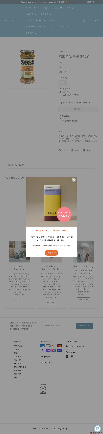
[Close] (74, 180)
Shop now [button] (51, 253)
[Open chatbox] (97, 428)
